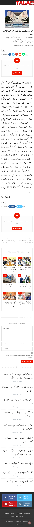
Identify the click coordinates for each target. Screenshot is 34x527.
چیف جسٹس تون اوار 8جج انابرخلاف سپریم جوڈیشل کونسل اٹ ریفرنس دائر (26, 242)
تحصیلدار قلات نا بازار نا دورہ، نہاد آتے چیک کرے (20, 481)
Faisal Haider (21, 524)
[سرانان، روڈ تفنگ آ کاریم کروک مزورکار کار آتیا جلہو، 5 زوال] (9, 278)
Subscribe (18, 73)
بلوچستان (5, 258)
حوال (19, 275)
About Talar (6, 514)
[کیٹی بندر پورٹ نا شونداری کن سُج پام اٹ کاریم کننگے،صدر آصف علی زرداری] (9, 296)
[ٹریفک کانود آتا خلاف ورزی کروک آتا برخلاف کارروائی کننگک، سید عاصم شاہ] (24, 296)
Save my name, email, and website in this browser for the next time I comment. (19, 356)
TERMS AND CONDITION (17, 516)
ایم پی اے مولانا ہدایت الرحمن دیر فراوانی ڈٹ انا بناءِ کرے (18, 463)
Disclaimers (19, 514)
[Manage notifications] (29, 522)
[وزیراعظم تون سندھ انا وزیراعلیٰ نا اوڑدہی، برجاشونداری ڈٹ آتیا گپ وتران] (24, 278)
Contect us (13, 514)
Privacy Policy (27, 514)
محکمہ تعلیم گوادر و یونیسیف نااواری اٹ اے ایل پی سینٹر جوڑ (17, 472)
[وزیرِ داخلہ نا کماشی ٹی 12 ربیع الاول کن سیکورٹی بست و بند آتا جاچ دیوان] (24, 261)
